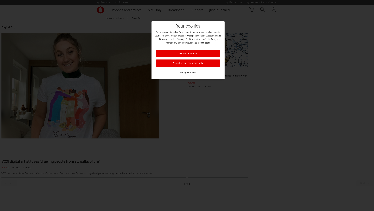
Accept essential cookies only (188, 63)
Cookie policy (204, 42)
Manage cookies (188, 72)
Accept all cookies (188, 53)
